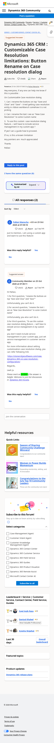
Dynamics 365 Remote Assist (23, 572)
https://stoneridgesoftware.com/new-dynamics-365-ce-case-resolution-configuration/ (24, 359)
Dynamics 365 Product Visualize (24, 567)
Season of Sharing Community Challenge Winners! (32, 447)
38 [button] (37, 611)
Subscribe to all (27, 583)
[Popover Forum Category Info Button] (8, 522)
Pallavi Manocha (33, 86)
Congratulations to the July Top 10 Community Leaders (32, 481)
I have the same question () (19, 173)
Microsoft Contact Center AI (23, 576)
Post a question (27, 16)
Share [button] (33, 79)
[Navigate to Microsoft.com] (10, 3)
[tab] (25, 201)
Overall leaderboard (42, 640)
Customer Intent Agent (20, 538)
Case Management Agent (22, 533)
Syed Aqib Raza (26, 611)
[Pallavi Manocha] (9, 222)
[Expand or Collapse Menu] (4, 10)
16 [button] (38, 631)
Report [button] (43, 79)
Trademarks (9, 725)
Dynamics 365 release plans (19, 674)
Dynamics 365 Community (24, 10)
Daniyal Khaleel (26, 619)
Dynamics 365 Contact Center (23, 549)
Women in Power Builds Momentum (33, 464)
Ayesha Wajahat (26, 631)
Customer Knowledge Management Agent (20, 544)
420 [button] (42, 86)
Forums (29, 22)
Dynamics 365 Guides (20, 562)
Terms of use (9, 721)
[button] (49, 11)
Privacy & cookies (11, 717)
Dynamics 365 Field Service (22, 558)
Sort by (7, 209)
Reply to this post (15, 165)
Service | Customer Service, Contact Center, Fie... (26, 23)
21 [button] (37, 619)
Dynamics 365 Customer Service (25, 553)
